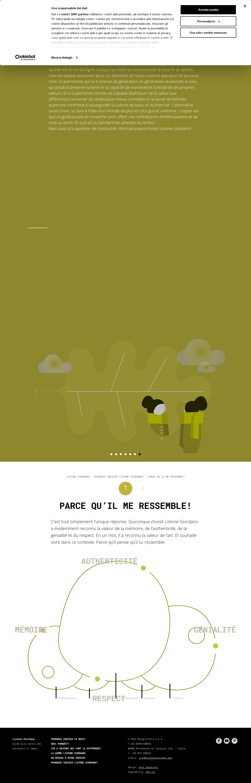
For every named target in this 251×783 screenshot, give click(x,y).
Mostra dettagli (61, 57)
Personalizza (206, 21)
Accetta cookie (208, 9)
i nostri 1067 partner (74, 14)
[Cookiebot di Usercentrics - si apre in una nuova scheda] (25, 58)
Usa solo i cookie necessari (208, 32)
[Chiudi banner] (245, 6)
